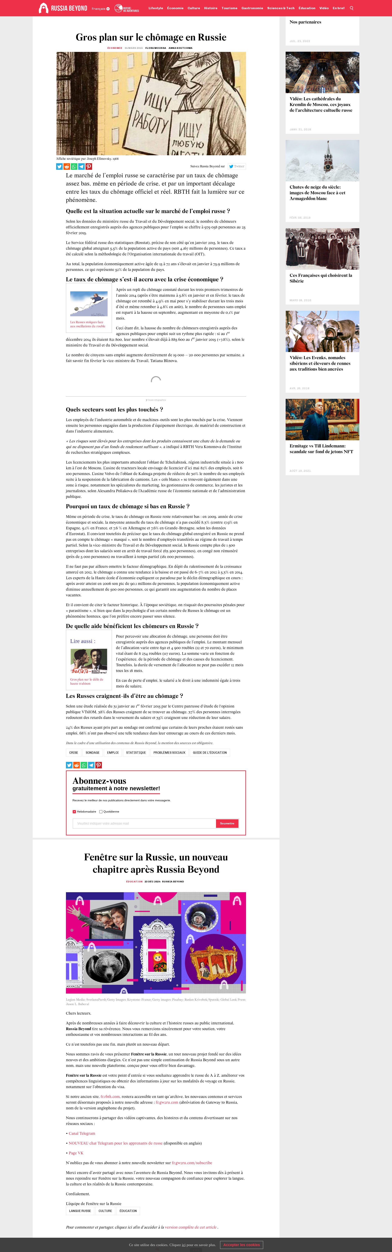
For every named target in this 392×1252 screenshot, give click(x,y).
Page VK (76, 1153)
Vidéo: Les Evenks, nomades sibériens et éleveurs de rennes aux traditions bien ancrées (320, 364)
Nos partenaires (305, 22)
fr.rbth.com (110, 1097)
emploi (113, 753)
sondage (93, 753)
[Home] (43, 8)
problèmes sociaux (169, 753)
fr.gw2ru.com (167, 1103)
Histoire (210, 8)
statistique (136, 753)
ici (184, 1245)
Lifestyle (156, 8)
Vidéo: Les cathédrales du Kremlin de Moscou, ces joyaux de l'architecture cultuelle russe (321, 105)
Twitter (239, 166)
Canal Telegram (82, 1134)
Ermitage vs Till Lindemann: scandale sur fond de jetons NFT (321, 449)
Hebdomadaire (86, 811)
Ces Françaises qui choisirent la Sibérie (321, 278)
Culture (194, 8)
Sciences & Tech (281, 8)
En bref (339, 8)
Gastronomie (252, 8)
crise (73, 753)
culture (105, 1211)
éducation (128, 1211)
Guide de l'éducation (210, 753)
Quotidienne (111, 811)
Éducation (307, 8)
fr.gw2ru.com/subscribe (192, 1163)
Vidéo (324, 8)
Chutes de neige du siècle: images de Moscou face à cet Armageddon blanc (317, 193)
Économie (175, 8)
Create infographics (156, 400)
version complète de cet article (191, 1227)
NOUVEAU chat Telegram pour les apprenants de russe (116, 1143)
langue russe (80, 1211)
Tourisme (229, 8)
